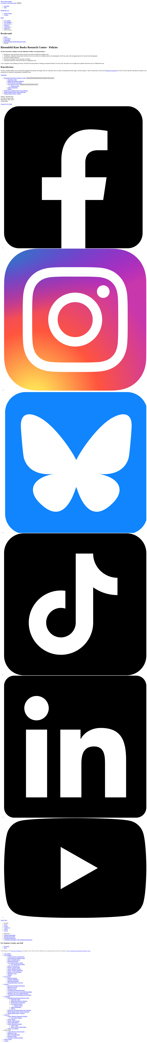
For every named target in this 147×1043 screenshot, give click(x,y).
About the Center (12, 79)
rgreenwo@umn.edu (111, 70)
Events (6, 926)
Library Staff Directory (13, 1021)
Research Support (12, 978)
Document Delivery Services (15, 982)
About (5, 929)
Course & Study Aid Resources (15, 956)
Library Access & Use (13, 966)
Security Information (13, 1022)
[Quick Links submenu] (12, 30)
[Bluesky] (75, 532)
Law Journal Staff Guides (18, 964)
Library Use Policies (12, 1028)
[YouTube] (75, 917)
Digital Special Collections (14, 82)
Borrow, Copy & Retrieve (14, 972)
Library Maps (14, 1025)
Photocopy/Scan (11, 989)
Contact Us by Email (6, 104)
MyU (5, 7)
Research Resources (12, 961)
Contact (6, 15)
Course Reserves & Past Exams (15, 1031)
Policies (9, 89)
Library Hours (8, 13)
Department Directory (10, 938)
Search (19, 3)
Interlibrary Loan (12, 973)
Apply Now (4, 920)
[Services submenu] (9, 25)
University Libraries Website (15, 1037)
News (5, 924)
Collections (7, 27)
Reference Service (12, 987)
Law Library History (16, 1018)
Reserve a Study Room (13, 967)
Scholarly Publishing (13, 979)
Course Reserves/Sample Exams (16, 958)
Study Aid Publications (13, 960)
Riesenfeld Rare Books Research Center (15, 41)
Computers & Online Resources (16, 990)
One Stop (6, 6)
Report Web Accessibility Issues (83, 951)
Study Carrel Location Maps (18, 1027)
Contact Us (7, 927)
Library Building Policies (14, 969)
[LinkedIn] (75, 817)
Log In (6, 930)
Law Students (7, 22)
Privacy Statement (71, 951)
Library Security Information (15, 970)
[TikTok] (75, 675)
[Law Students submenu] (12, 22)
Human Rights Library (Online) (12, 93)
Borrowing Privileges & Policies (16, 986)
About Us (6, 28)
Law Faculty (7, 23)
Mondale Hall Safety (9, 936)
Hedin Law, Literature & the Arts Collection (16, 90)
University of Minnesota (16, 951)
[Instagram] (75, 390)
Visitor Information (12, 87)
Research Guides (12, 1036)
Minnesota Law (5, 10)
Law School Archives (13, 84)
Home (5, 37)
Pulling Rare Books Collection (15, 81)
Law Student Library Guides (15, 963)
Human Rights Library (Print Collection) (15, 92)
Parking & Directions (9, 935)
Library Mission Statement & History (17, 1016)
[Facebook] (75, 248)
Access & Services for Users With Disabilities (19, 992)
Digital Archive (15, 86)
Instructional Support (13, 981)
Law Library (7, 20)
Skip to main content (6, 1)
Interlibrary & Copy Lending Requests (17, 993)
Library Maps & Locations (14, 1024)
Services (6, 25)
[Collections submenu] (11, 27)
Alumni (9, 975)
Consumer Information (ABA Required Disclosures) (18, 939)
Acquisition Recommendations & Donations (19, 995)
